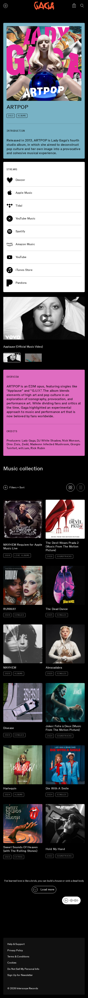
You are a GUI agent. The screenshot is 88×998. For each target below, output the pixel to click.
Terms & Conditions (18, 956)
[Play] (44, 318)
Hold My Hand (55, 805)
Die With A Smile (57, 747)
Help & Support (16, 944)
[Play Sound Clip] (71, 900)
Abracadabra (54, 626)
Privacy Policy (15, 950)
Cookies (11, 962)
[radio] (70, 487)
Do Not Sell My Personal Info (23, 969)
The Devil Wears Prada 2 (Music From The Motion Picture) (62, 505)
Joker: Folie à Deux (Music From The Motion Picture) (63, 686)
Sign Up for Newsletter (20, 975)
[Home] (44, 5)
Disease (8, 684)
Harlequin (9, 747)
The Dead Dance (57, 567)
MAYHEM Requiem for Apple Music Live (19, 503)
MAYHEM (10, 626)
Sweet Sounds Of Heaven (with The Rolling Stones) (20, 807)
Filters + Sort (16, 487)
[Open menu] (5, 5)
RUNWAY (10, 567)
